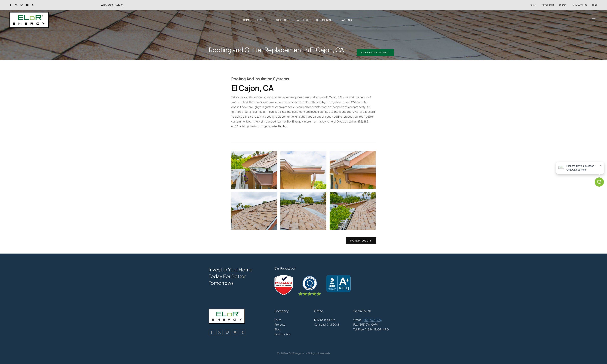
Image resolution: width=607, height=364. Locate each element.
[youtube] (27, 5)
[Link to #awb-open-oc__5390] (593, 20)
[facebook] (10, 5)
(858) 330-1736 (372, 319)
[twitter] (16, 5)
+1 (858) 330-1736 (112, 5)
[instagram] (22, 5)
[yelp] (33, 5)
